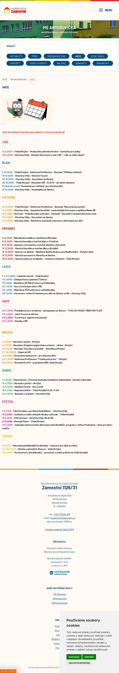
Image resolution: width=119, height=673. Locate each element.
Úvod (4, 79)
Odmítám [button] (89, 657)
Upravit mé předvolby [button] (79, 663)
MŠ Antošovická (18, 79)
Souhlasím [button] (74, 657)
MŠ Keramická (59, 598)
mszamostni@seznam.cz (62, 517)
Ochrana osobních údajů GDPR (59, 529)
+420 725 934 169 (62, 514)
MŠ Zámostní (59, 594)
